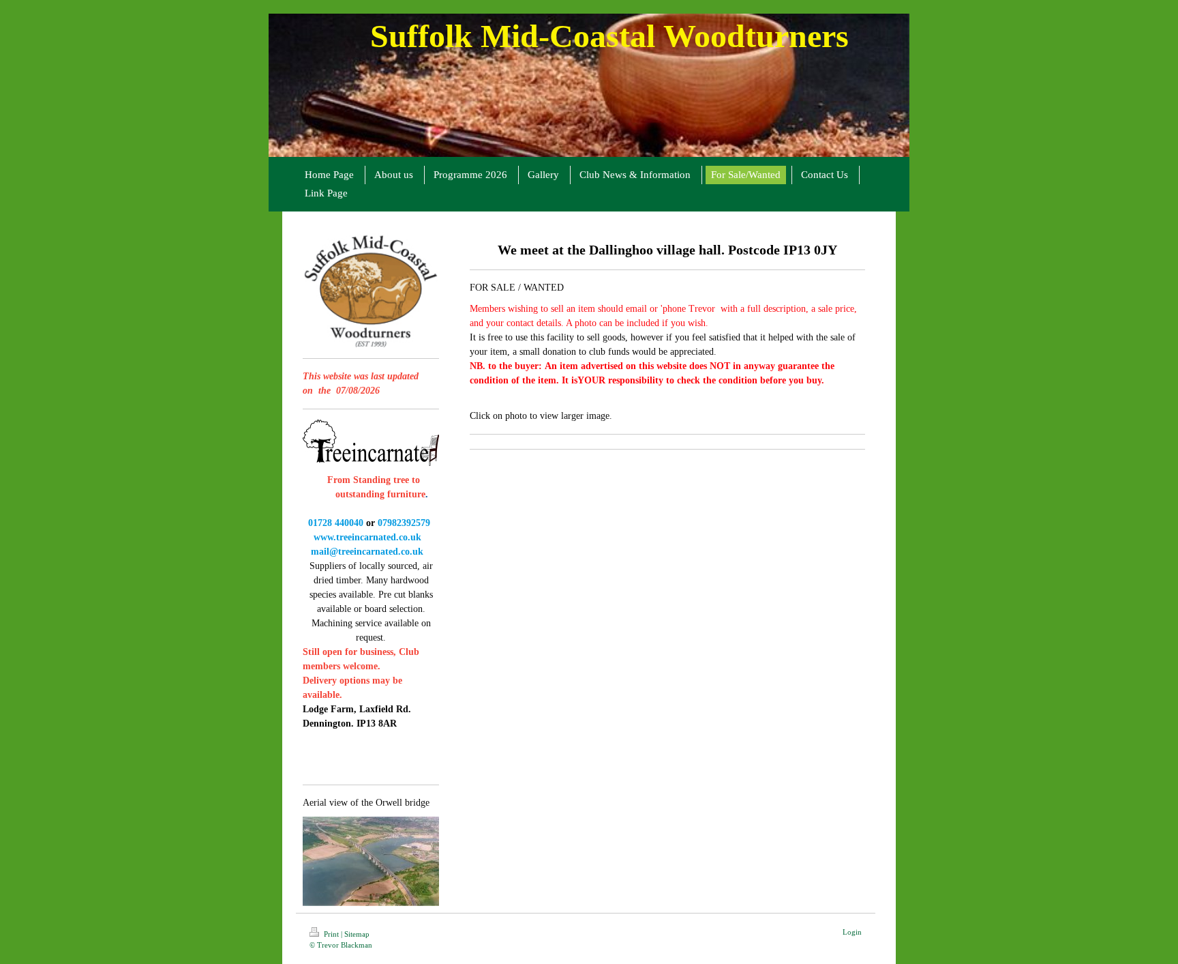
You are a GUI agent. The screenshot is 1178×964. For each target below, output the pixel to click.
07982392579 (404, 523)
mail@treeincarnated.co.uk (365, 551)
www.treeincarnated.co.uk (367, 537)
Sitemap (356, 934)
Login (852, 932)
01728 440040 (335, 523)
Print (331, 934)
